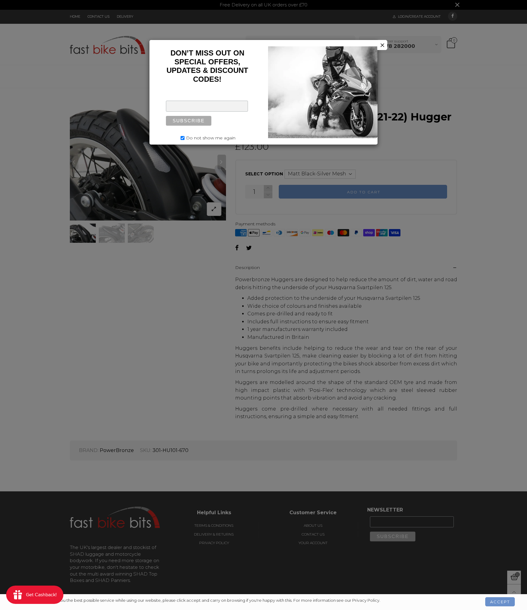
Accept (500, 601)
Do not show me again (210, 138)
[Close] (382, 45)
